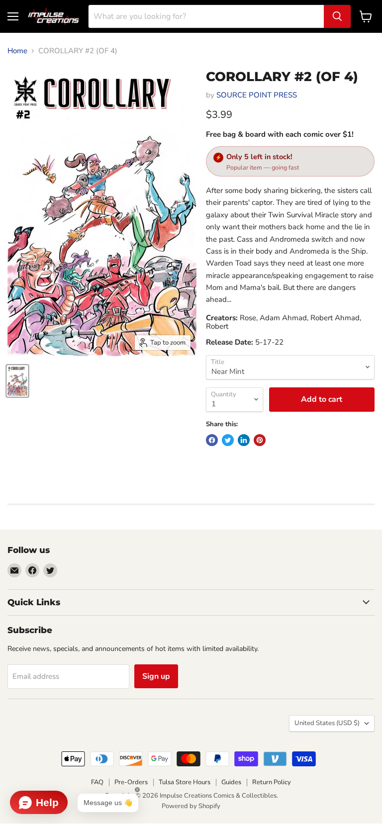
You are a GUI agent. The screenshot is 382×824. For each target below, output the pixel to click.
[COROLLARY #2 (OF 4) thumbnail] (17, 381)
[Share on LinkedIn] (244, 440)
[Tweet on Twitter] (228, 440)
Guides (231, 782)
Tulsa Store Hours (184, 782)
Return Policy (271, 782)
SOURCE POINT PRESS (256, 95)
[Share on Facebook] (212, 440)
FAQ (97, 782)
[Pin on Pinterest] (260, 440)
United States (327, 723)
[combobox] (206, 16)
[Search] (337, 16)
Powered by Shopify (191, 806)
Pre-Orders (131, 782)
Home (17, 51)
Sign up (156, 676)
